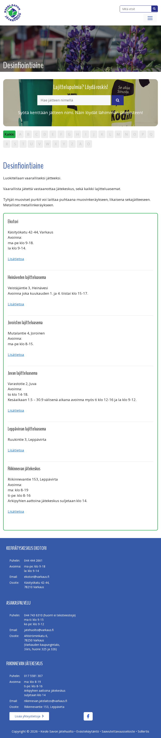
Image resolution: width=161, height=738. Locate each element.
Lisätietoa (16, 258)
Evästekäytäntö (87, 731)
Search (154, 9)
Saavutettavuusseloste (118, 731)
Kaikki (9, 134)
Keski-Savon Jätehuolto (57, 731)
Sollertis (143, 731)
